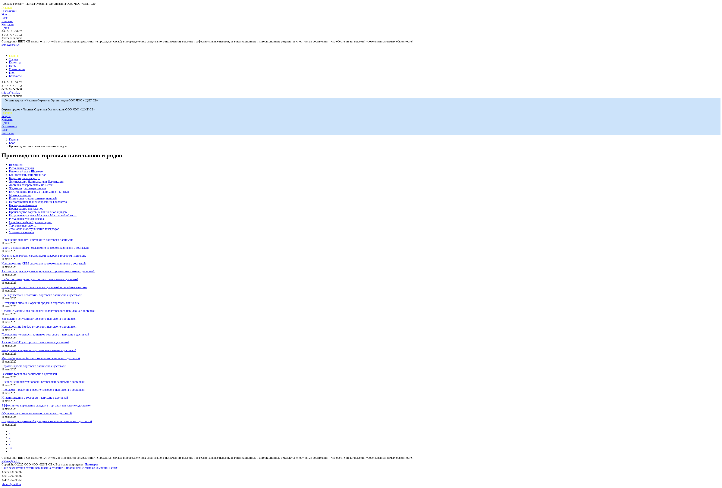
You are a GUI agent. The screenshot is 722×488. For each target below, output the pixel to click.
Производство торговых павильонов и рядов (38, 212)
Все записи (16, 164)
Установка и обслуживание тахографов (34, 228)
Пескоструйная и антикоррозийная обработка (38, 201)
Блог (5, 17)
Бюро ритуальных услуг (24, 178)
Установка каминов (21, 232)
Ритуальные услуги (21, 168)
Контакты (8, 24)
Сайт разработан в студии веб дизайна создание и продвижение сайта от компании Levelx (60, 467)
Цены (5, 27)
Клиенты (7, 21)
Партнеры (91, 464)
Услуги (6, 14)
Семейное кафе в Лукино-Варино (30, 222)
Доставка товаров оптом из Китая (30, 185)
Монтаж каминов (20, 195)
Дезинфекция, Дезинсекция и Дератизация (36, 181)
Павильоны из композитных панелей (33, 198)
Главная (7, 7)
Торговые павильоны (22, 225)
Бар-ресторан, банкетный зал (27, 174)
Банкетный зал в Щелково (26, 171)
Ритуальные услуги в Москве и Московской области (43, 215)
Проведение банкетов (23, 205)
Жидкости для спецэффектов (27, 188)
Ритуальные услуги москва (26, 218)
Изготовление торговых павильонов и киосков (39, 191)
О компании (9, 11)
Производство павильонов (26, 208)
